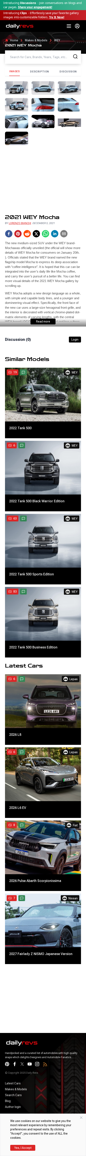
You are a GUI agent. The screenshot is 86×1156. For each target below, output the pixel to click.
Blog (8, 1101)
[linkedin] (54, 233)
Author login (13, 1107)
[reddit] (27, 233)
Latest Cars (13, 1083)
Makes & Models (36, 40)
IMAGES (14, 71)
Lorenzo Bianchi (20, 223)
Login (74, 339)
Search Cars (13, 1095)
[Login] (77, 26)
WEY (57, 40)
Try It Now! (56, 17)
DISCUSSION (68, 71)
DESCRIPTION (39, 71)
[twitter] (36, 233)
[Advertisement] (43, 179)
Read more (43, 321)
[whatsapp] (45, 233)
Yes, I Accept (23, 1147)
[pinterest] (18, 233)
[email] (64, 233)
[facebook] (9, 233)
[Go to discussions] (23, 372)
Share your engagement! (35, 7)
